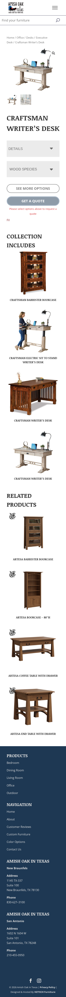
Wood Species (23, 169)
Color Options (16, 842)
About (11, 819)
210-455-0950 (15, 955)
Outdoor (12, 793)
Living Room (15, 778)
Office (20, 37)
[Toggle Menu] (55, 7)
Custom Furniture (18, 834)
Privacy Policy (47, 987)
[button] (53, 53)
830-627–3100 (16, 902)
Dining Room (15, 770)
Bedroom (13, 763)
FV (8, 220)
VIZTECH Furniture (44, 992)
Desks (29, 37)
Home (10, 37)
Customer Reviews (19, 827)
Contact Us (14, 849)
